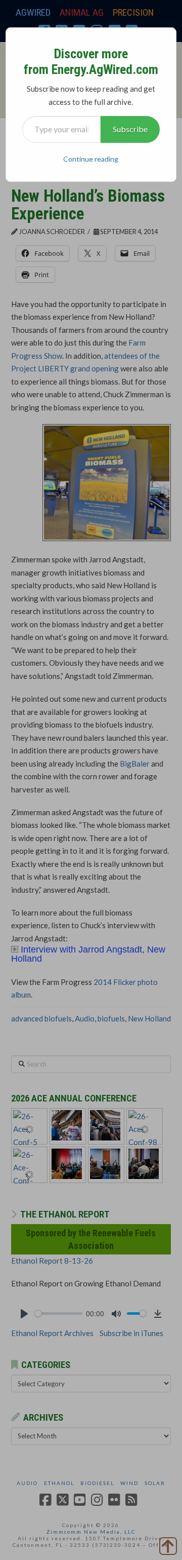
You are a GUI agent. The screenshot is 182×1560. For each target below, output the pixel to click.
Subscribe (130, 129)
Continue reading (90, 159)
